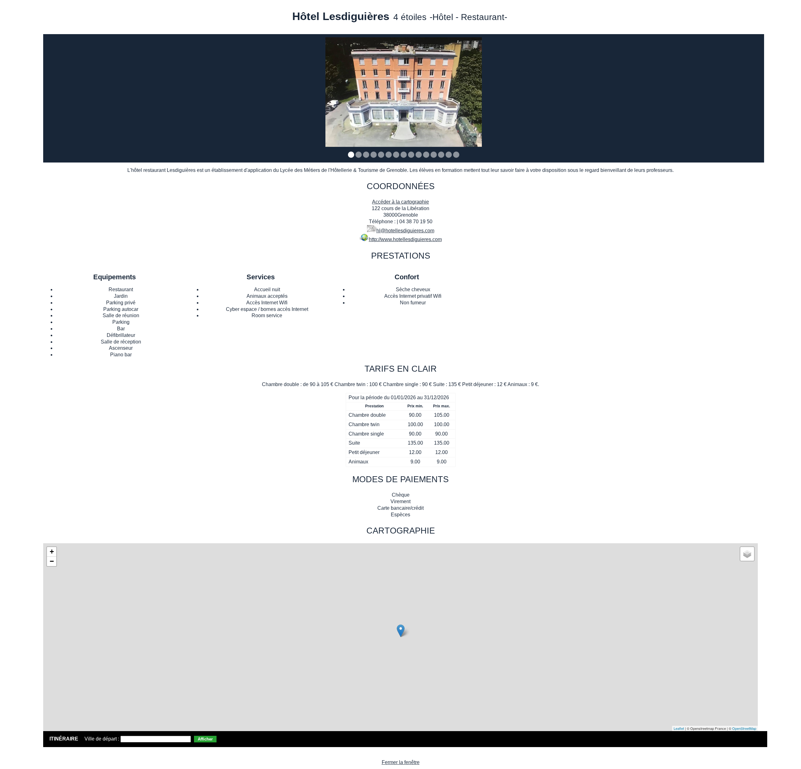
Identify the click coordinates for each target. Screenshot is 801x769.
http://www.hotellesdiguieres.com (405, 239)
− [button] (52, 561)
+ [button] (52, 551)
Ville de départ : (102, 738)
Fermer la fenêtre (401, 762)
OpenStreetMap (744, 728)
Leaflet (679, 728)
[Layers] (747, 554)
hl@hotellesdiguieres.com (405, 230)
